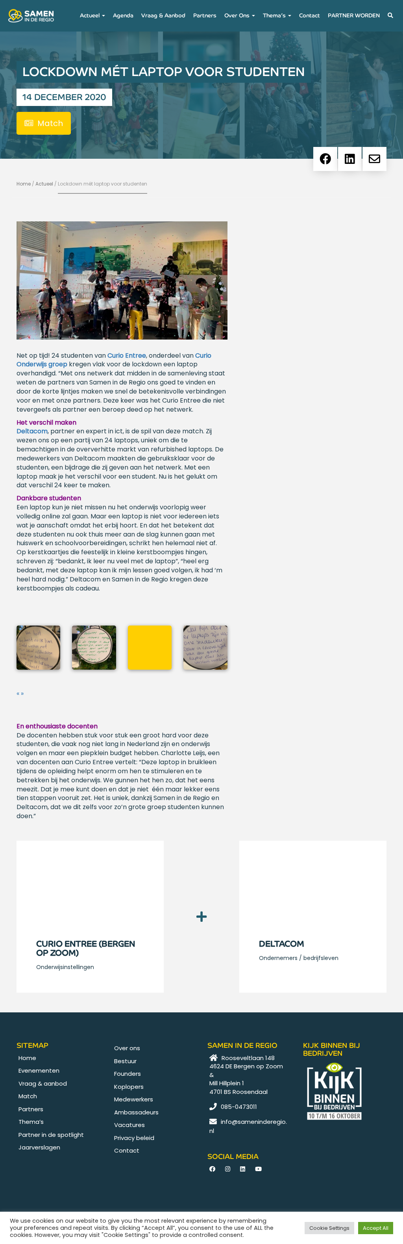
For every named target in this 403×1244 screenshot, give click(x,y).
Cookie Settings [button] (329, 1228)
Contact (309, 15)
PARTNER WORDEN (354, 15)
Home (24, 183)
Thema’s (275, 15)
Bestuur (125, 1061)
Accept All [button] (375, 1228)
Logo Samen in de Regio (28, 16)
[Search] (390, 16)
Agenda (123, 15)
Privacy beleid (134, 1138)
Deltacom (32, 431)
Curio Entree (126, 355)
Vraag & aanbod (163, 15)
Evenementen (38, 1070)
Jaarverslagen (39, 1147)
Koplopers (129, 1086)
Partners (204, 15)
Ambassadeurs (136, 1112)
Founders (127, 1073)
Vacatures (129, 1125)
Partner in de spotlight (51, 1135)
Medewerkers (133, 1099)
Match (27, 1096)
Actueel (90, 15)
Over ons (237, 15)
